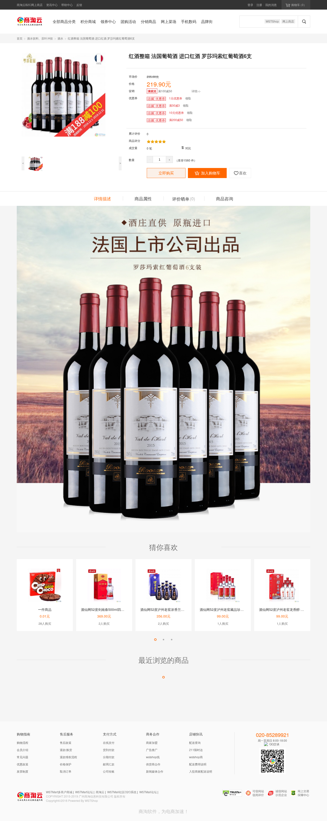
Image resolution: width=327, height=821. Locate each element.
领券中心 (108, 21)
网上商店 (288, 21)
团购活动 (128, 21)
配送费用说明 (197, 764)
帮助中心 (67, 5)
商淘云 (100, 792)
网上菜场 (168, 21)
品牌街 (207, 21)
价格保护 (65, 764)
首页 (20, 38)
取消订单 (65, 771)
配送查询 (195, 742)
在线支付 (108, 742)
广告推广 (152, 750)
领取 (188, 98)
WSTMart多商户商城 (59, 792)
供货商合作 (153, 764)
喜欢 (240, 173)
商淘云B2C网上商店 (30, 5)
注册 (259, 5)
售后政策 (65, 742)
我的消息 (271, 5)
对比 (188, 148)
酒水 (60, 38)
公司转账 (108, 771)
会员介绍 (22, 750)
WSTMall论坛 (148, 792)
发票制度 (22, 771)
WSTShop (272, 21)
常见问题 (22, 757)
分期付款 (108, 757)
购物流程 (22, 742)
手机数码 (188, 21)
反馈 (79, 5)
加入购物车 (207, 173)
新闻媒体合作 (154, 771)
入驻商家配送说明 (200, 771)
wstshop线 (153, 757)
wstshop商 (196, 757)
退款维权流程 (68, 757)
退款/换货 (66, 750)
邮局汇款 (108, 764)
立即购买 (166, 173)
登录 (250, 5)
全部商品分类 (64, 21)
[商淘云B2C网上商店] (30, 21)
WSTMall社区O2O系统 (121, 792)
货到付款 (108, 750)
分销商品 (148, 21)
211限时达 (196, 750)
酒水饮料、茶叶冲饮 (40, 38)
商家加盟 (152, 742)
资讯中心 (52, 5)
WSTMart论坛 (84, 792)
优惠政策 (22, 764)
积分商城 (88, 21)
